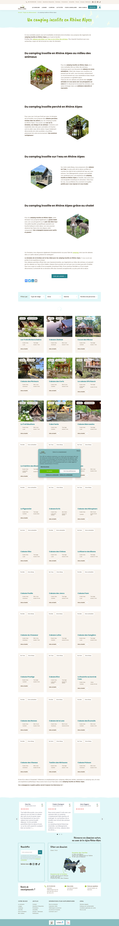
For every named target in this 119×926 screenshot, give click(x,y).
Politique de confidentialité (52, 474)
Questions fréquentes (38, 906)
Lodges (44, 7)
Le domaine (21, 904)
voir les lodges (58, 276)
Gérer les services (45, 466)
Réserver (92, 7)
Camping (51, 7)
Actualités (35, 909)
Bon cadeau (83, 7)
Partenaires (35, 913)
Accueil (20, 12)
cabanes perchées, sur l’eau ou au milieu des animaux (50, 39)
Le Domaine (36, 7)
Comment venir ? (53, 911)
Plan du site (83, 909)
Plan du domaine (53, 904)
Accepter (49, 471)
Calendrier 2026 (53, 906)
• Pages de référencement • (30, 12)
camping (76, 252)
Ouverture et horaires (54, 909)
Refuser (78, 450)
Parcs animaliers (71, 7)
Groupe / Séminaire (38, 911)
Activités (60, 7)
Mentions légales (84, 904)
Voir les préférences (69, 471)
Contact (35, 904)
